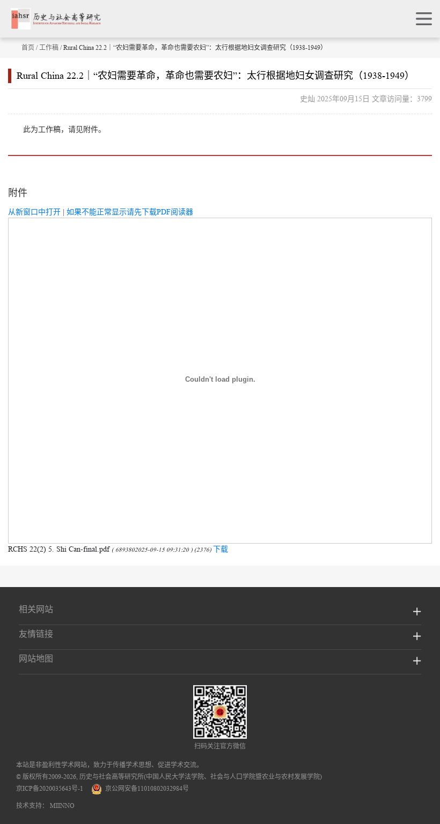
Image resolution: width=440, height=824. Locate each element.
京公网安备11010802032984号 (145, 788)
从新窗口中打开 (34, 211)
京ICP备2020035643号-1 (49, 788)
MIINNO (62, 805)
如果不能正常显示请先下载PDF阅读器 (130, 211)
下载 (220, 549)
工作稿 (48, 47)
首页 (27, 47)
